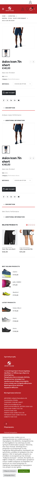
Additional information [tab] (15, 120)
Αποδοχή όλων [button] (24, 471)
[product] (9, 237)
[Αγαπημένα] (27, 9)
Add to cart (10, 93)
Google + (15, 100)
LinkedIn (11, 100)
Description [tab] (10, 108)
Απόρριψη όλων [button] (9, 475)
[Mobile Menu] (3, 9)
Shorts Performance (13, 79)
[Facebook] (6, 424)
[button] (27, 225)
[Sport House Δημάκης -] (9, 9)
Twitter (7, 100)
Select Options (14, 233)
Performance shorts (13, 175)
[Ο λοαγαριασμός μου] (30, 2)
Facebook (3, 100)
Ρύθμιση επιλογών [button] (10, 471)
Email (18, 100)
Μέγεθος (5, 84)
